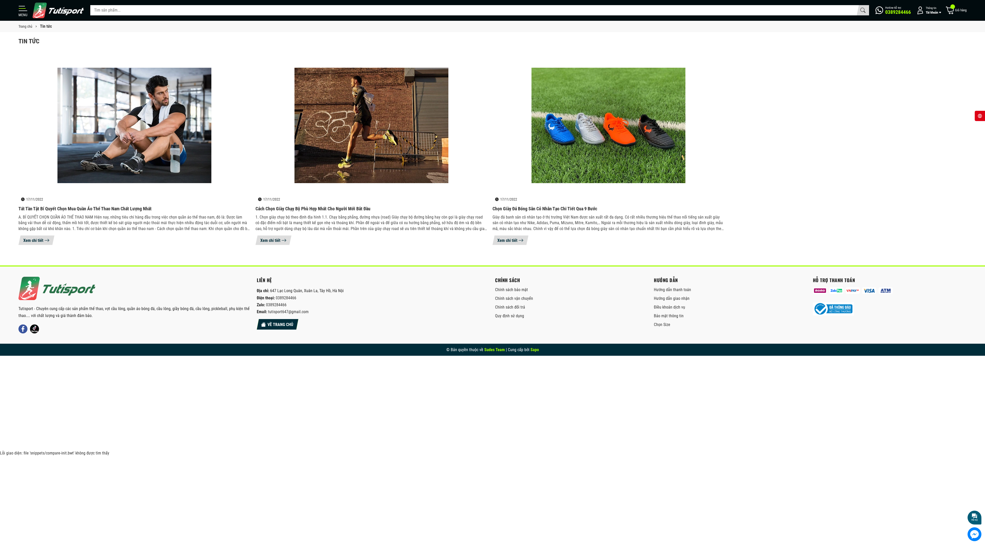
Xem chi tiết (33, 240)
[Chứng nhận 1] (833, 309)
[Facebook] (22, 328)
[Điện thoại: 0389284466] (893, 10)
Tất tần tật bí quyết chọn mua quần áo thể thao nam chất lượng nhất (85, 208)
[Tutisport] (58, 10)
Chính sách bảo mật (511, 289)
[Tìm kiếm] (863, 10)
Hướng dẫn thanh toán (672, 289)
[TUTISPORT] (56, 288)
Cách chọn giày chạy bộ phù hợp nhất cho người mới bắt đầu (312, 208)
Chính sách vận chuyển (514, 298)
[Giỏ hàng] (956, 10)
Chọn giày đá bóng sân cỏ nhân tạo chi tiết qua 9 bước (545, 208)
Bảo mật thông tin (669, 315)
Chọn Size (662, 324)
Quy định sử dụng (509, 315)
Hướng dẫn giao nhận (672, 298)
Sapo (534, 349)
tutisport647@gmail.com (288, 311)
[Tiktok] (34, 328)
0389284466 (286, 297)
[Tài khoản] (928, 10)
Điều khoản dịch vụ (669, 307)
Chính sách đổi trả (510, 307)
